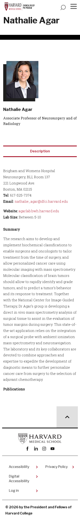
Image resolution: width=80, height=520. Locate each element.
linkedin (36, 448)
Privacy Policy (56, 467)
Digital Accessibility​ (19, 478)
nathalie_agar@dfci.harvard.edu (41, 201)
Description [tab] (40, 151)
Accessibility (19, 467)
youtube (52, 448)
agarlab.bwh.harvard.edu (39, 211)
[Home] (20, 6)
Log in (14, 491)
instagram (44, 448)
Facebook (27, 448)
